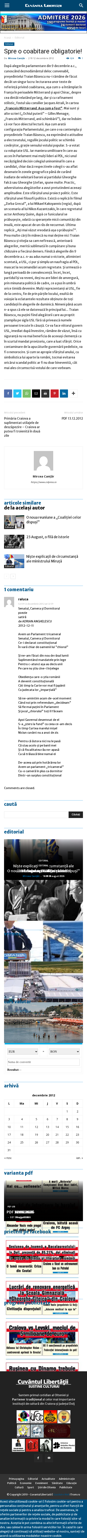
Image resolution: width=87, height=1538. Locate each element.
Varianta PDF (18, 1173)
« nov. (8, 1158)
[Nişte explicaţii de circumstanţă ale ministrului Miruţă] (14, 561)
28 (57, 1142)
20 (47, 1135)
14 (57, 1127)
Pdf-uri (11, 1207)
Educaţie (72, 1483)
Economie (26, 1483)
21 (57, 1135)
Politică (11, 1483)
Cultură (19, 1487)
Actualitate (48, 1478)
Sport (30, 1487)
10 (9, 1127)
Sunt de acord (71, 1536)
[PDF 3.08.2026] (43, 1282)
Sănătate (57, 1483)
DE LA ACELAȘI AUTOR (24, 507)
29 (67, 1142)
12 (36, 1127)
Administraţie (67, 1478)
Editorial (19, 37)
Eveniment (41, 1483)
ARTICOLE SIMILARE (22, 503)
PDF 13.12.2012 (72, 418)
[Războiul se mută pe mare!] (43, 1022)
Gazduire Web (61, 1494)
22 (67, 1135)
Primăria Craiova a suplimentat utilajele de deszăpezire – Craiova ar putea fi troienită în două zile (22, 427)
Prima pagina (16, 1478)
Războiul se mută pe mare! (43, 871)
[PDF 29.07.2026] (43, 1323)
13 (47, 1127)
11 (21, 1127)
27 (47, 1142)
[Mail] (49, 1458)
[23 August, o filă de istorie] (14, 542)
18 (21, 1135)
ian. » (79, 1158)
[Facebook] (38, 1458)
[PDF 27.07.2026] (43, 1363)
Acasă (7, 37)
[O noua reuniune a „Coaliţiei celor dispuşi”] (14, 522)
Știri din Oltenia (47, 1487)
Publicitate (65, 1487)
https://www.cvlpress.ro (43, 482)
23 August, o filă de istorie (47, 537)
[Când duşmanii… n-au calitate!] (43, 981)
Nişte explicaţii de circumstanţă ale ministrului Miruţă (52, 558)
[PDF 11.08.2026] (43, 1241)
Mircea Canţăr (16, 58)
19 (36, 1135)
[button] (81, 5)
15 (67, 1127)
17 (9, 1135)
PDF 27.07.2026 (20, 1212)
